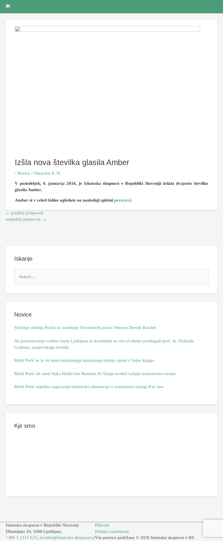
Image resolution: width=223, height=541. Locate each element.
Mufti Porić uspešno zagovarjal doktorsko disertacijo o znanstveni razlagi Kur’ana (88, 386)
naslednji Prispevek (26, 219)
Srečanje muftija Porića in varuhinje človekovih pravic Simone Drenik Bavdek (85, 327)
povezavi (122, 200)
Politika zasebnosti (112, 531)
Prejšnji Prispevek (25, 213)
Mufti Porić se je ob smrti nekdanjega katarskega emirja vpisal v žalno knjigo (84, 360)
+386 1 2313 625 (21, 537)
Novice (23, 173)
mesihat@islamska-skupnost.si (67, 537)
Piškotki (102, 525)
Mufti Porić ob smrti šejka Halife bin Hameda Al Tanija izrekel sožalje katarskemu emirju (95, 373)
